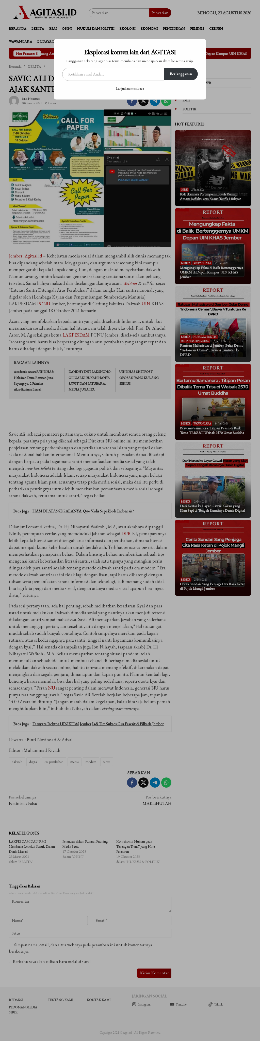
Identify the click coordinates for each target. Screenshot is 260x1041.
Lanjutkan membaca (130, 88)
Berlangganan (181, 74)
